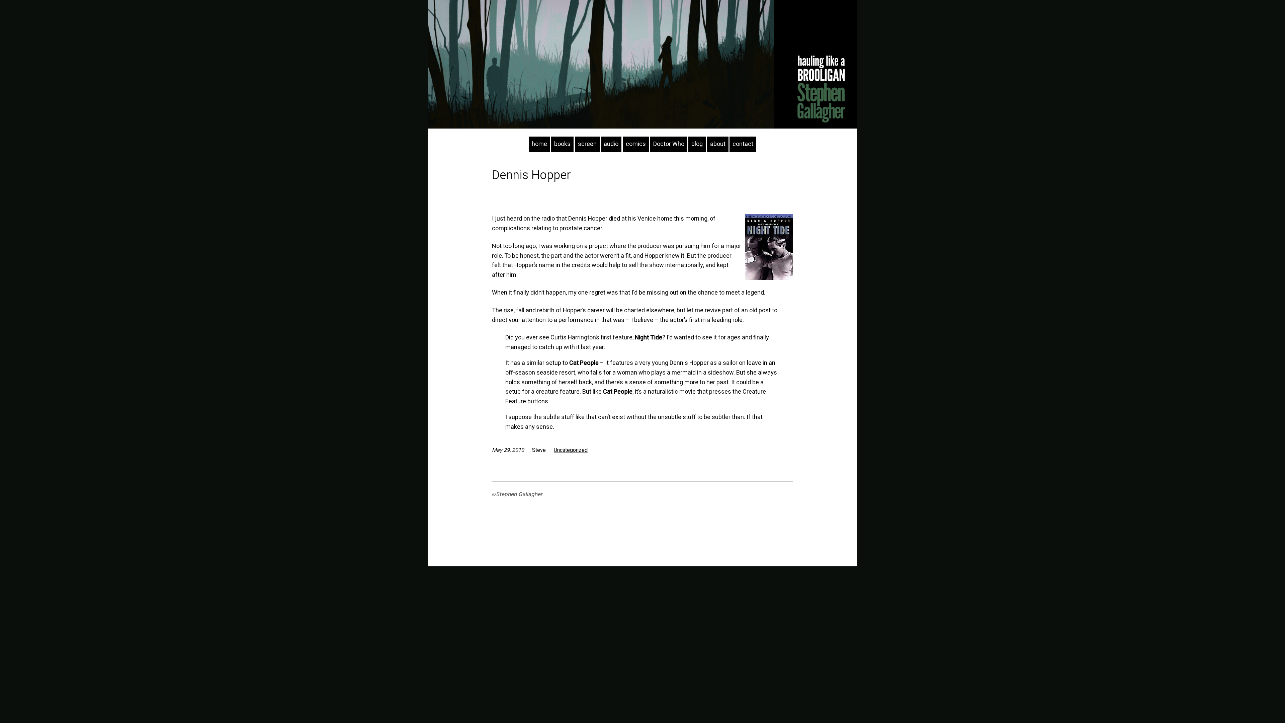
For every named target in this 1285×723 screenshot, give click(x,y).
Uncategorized (571, 450)
